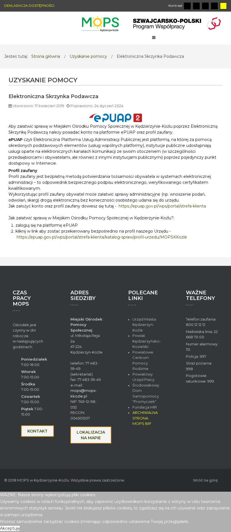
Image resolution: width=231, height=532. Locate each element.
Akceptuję (10, 528)
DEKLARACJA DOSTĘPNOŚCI (29, 5)
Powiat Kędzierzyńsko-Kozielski (146, 341)
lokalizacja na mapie (91, 435)
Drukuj (221, 104)
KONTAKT (37, 431)
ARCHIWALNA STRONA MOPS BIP (145, 418)
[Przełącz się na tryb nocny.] (196, 6)
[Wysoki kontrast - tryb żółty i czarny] (223, 6)
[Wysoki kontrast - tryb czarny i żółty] (214, 6)
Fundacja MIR (145, 407)
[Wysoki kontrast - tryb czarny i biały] (205, 6)
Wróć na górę (205, 480)
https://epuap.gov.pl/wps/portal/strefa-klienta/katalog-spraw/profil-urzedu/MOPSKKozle (102, 237)
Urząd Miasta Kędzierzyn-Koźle (144, 324)
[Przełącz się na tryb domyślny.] (187, 6)
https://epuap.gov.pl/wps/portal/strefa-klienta (162, 206)
